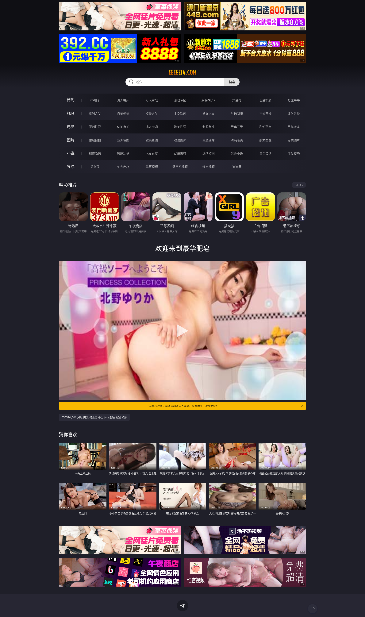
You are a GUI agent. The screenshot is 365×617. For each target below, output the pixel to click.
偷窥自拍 (95, 140)
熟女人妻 (208, 113)
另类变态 (294, 127)
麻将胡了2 (208, 100)
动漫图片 (180, 140)
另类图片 (294, 140)
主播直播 (265, 113)
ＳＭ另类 (294, 113)
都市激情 (95, 153)
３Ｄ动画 (180, 113)
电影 (71, 126)
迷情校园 (208, 153)
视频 (71, 113)
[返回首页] (312, 608)
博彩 (71, 100)
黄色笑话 (265, 153)
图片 (71, 140)
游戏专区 (180, 100)
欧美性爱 (180, 127)
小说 (71, 153)
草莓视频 (152, 167)
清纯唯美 (237, 140)
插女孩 (94, 167)
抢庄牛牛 (294, 100)
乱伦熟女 (265, 127)
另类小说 (237, 153)
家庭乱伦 (123, 153)
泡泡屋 (236, 167)
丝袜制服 (237, 113)
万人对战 (152, 100)
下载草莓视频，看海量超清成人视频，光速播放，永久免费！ (182, 406)
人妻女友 (152, 153)
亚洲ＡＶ (95, 113)
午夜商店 (123, 167)
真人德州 (123, 100)
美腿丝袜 (208, 140)
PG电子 (95, 100)
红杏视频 (208, 167)
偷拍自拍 (123, 127)
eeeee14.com (182, 72)
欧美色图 (152, 140)
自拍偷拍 (123, 113)
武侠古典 (180, 153)
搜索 (232, 82)
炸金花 (236, 100)
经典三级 (237, 127)
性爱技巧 (294, 153)
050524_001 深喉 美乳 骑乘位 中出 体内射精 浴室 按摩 (94, 417)
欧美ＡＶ (152, 113)
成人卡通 (152, 127)
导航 (71, 166)
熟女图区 (265, 140)
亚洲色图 (123, 140)
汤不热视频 (180, 167)
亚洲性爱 (95, 127)
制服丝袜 (208, 127)
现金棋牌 (265, 100)
